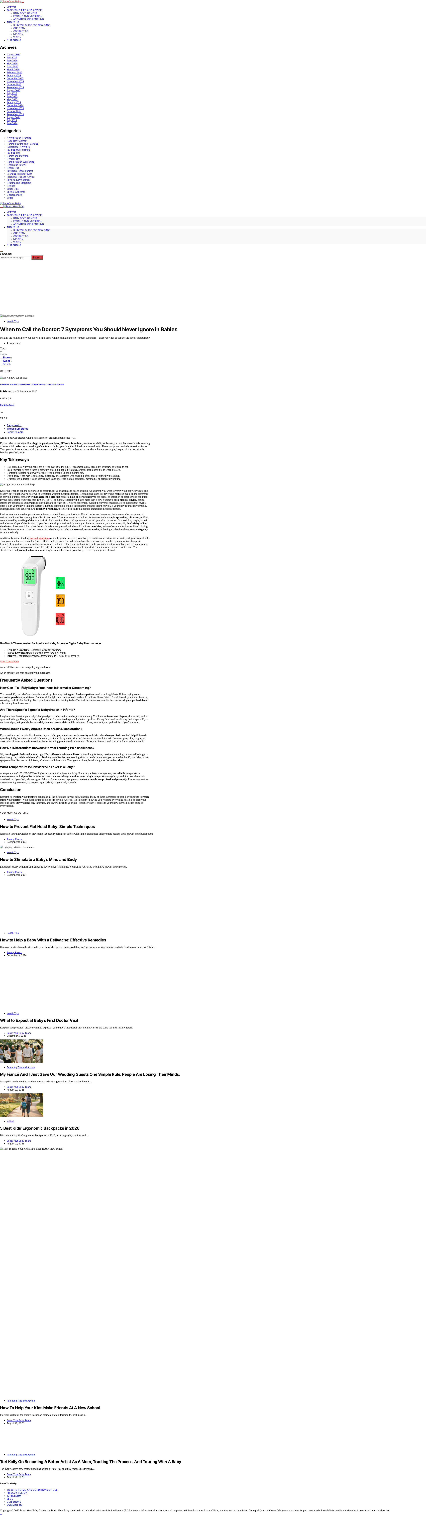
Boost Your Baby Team (19, 1231)
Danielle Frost (7, 405)
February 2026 (14, 72)
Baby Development (25, 13)
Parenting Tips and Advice (24, 10)
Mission (18, 34)
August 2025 (13, 90)
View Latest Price (9, 661)
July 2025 (12, 93)
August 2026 (13, 54)
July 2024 (12, 120)
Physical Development (18, 179)
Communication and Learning (22, 143)
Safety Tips (12, 188)
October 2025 (14, 84)
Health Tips (13, 167)
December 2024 (15, 105)
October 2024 (14, 111)
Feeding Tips (13, 152)
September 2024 (15, 114)
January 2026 (14, 75)
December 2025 (15, 78)
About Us (13, 22)
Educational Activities (18, 146)
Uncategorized (14, 194)
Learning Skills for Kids (19, 173)
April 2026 (12, 66)
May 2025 (12, 99)
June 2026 (12, 60)
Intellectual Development (20, 170)
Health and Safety (16, 164)
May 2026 (12, 63)
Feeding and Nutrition (27, 16)
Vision (17, 37)
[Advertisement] (213, 289)
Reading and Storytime (19, 182)
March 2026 (13, 69)
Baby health (14, 425)
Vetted (11, 7)
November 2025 (15, 81)
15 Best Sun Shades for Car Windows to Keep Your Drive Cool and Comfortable (32, 384)
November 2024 (15, 108)
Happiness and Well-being (20, 161)
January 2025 (14, 102)
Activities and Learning (28, 19)
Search (37, 257)
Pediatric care (15, 432)
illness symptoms (17, 428)
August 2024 (13, 117)
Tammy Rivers (14, 839)
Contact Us (20, 31)
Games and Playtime (17, 155)
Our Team (19, 28)
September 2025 (15, 87)
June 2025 (12, 96)
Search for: (6, 253)
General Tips (13, 158)
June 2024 (12, 123)
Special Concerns (16, 191)
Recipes (11, 185)
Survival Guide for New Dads (31, 25)
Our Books (14, 40)
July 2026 (12, 57)
